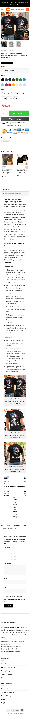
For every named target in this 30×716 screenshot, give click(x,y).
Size (2, 89)
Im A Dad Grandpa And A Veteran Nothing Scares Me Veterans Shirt (7, 171)
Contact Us (4, 689)
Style (3, 67)
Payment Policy (6, 696)
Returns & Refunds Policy (9, 667)
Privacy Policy (5, 671)
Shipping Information (7, 692)
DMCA (3, 699)
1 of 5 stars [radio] (6, 550)
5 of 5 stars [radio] (7, 559)
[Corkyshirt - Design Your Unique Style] (15, 9)
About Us (4, 664)
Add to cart (19, 113)
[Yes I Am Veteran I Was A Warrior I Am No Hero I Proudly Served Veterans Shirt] (22, 159)
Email (6, 587)
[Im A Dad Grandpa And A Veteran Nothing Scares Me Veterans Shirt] (7, 159)
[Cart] (27, 9)
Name (6, 578)
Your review (8, 563)
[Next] (26, 26)
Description (6, 189)
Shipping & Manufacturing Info (12, 193)
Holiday (3, 51)
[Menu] (2, 9)
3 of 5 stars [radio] (7, 553)
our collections (19, 222)
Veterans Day (13, 51)
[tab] (15, 189)
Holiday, (15, 243)
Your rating (7, 547)
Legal (3, 703)
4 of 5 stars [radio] (7, 556)
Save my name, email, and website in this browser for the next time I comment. (15, 599)
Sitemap (3, 678)
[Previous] (3, 26)
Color (3, 75)
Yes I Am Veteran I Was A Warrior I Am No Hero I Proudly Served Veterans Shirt (22, 172)
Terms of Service (6, 674)
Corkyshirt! (7, 262)
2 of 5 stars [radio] (15, 550)
